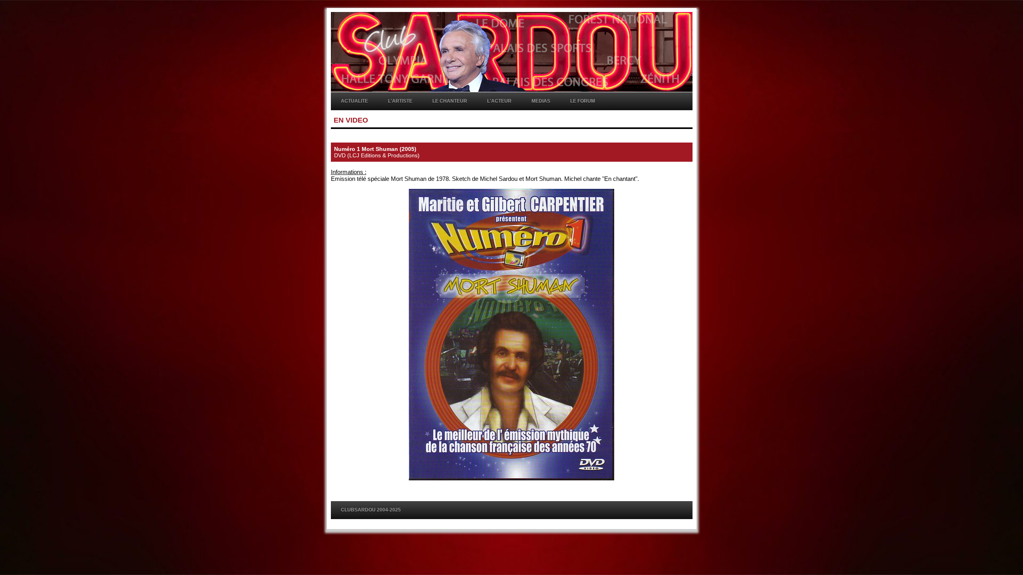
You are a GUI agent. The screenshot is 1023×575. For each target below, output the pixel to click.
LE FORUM (582, 101)
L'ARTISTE (400, 101)
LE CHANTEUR (449, 101)
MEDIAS (540, 101)
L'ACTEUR (499, 101)
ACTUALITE (354, 101)
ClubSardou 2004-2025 (371, 510)
